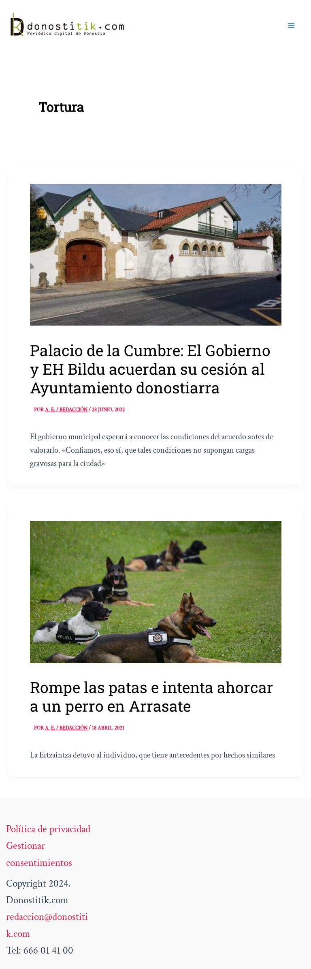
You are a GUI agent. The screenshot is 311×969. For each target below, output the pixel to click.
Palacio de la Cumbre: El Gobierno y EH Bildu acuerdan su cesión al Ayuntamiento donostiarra (150, 368)
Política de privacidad (48, 829)
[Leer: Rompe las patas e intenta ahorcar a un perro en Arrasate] (155, 591)
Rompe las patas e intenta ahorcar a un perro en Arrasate (151, 696)
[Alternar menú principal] (291, 25)
